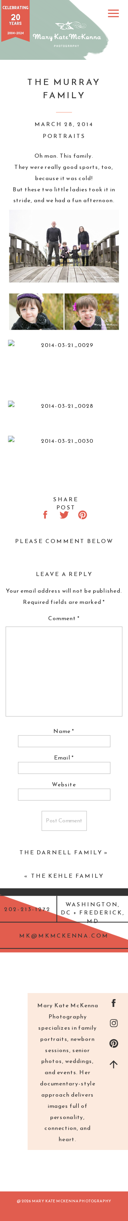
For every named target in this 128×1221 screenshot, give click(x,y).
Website (64, 784)
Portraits (64, 136)
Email (64, 757)
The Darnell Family (60, 852)
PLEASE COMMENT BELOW (64, 541)
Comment (64, 618)
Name (64, 731)
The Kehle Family (67, 876)
